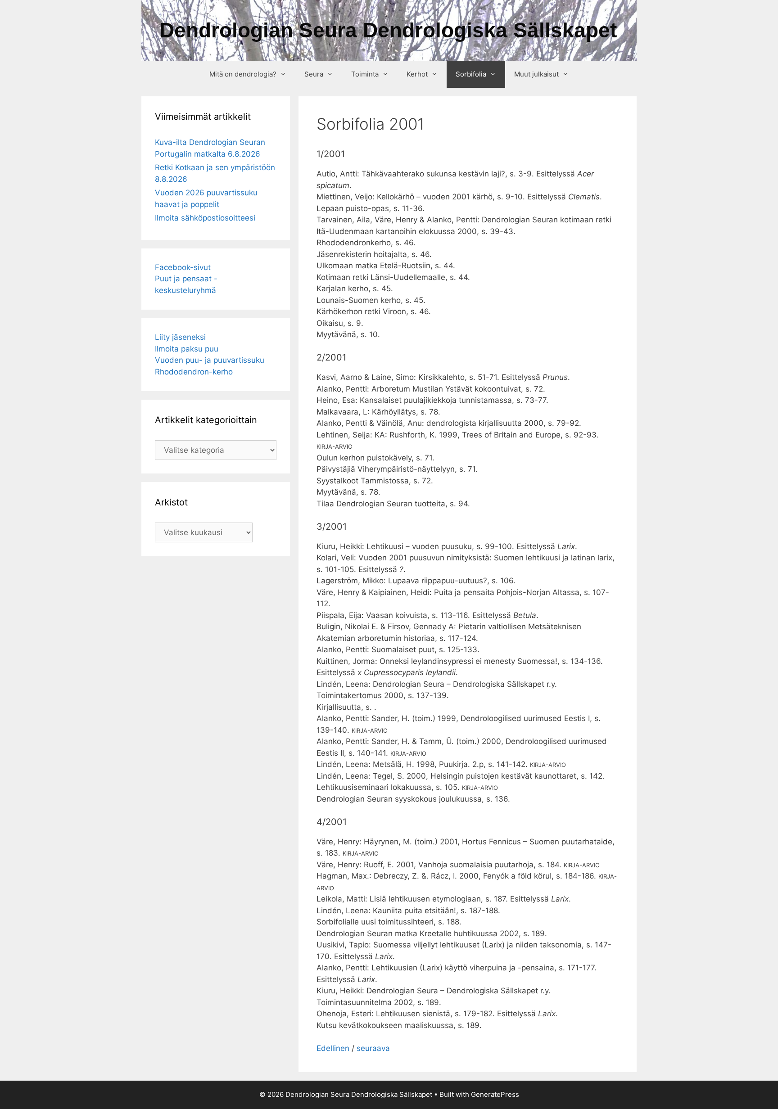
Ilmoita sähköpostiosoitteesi (205, 217)
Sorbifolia (471, 74)
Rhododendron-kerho (194, 371)
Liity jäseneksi (180, 337)
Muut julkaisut (536, 74)
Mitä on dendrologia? (242, 74)
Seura (313, 74)
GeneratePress (495, 1094)
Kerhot (417, 74)
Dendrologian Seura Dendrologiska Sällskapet (388, 30)
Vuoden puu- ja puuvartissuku (209, 360)
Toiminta (365, 74)
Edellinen (333, 1048)
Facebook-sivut (183, 267)
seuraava (373, 1048)
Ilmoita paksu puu (186, 348)
